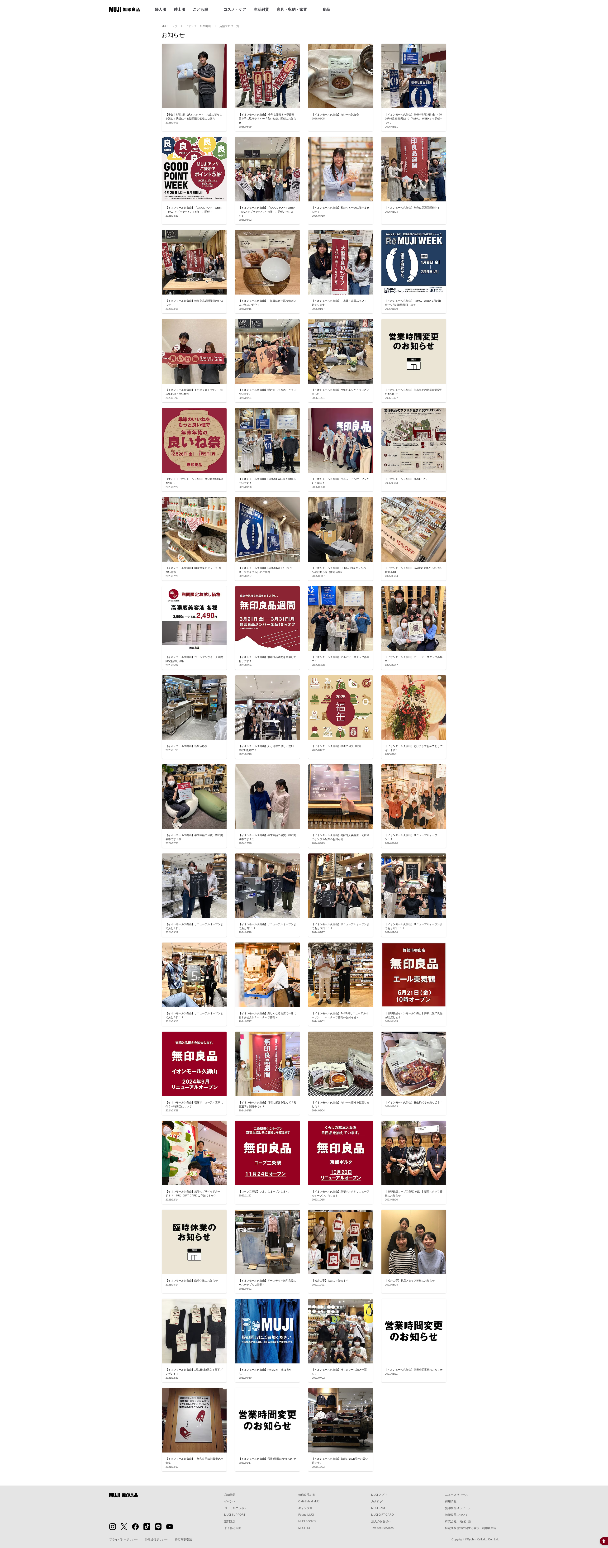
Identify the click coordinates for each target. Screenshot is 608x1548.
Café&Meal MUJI (309, 1501)
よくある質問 (232, 1528)
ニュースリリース (456, 1494)
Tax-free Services (382, 1528)
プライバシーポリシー (123, 1539)
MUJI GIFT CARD (382, 1514)
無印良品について (456, 1514)
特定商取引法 (183, 1539)
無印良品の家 (306, 1494)
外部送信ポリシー (156, 1539)
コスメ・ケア (234, 9)
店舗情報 (230, 1494)
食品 (326, 9)
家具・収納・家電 (292, 9)
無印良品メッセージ (458, 1508)
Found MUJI (306, 1514)
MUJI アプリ (379, 1494)
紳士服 (179, 9)
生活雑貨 (261, 9)
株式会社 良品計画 (458, 1521)
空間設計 (230, 1521)
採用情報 (450, 1501)
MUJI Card (378, 1508)
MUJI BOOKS (307, 1521)
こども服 (200, 9)
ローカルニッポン (235, 1508)
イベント (230, 1501)
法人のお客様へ (381, 1521)
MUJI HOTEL (306, 1528)
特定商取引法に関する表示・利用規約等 (470, 1528)
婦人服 (160, 9)
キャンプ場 (305, 1508)
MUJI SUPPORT (234, 1514)
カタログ (377, 1501)
